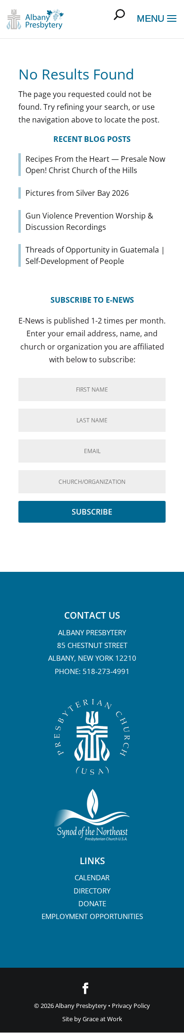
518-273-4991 (106, 671)
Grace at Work (102, 1019)
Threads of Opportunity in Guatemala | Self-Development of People (95, 255)
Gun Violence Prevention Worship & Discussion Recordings (89, 221)
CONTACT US (92, 615)
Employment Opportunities (92, 916)
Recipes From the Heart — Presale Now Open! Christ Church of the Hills (95, 164)
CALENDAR (92, 877)
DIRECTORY (92, 890)
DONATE (92, 903)
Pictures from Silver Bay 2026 (77, 193)
